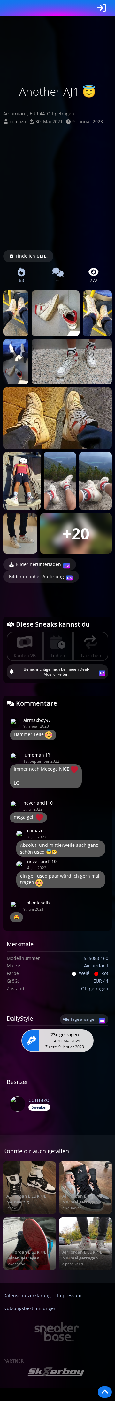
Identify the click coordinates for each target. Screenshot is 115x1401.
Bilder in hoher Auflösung (36, 576)
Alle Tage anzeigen (79, 1019)
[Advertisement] (57, 186)
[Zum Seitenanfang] (105, 1392)
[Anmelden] (101, 8)
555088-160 (96, 958)
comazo (18, 121)
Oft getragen (94, 988)
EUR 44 (100, 981)
